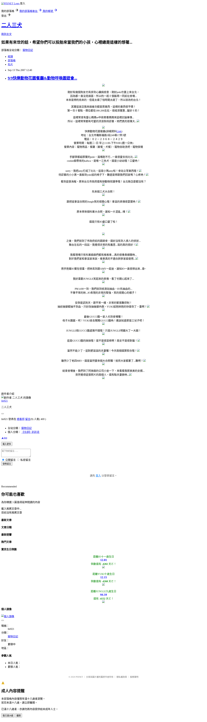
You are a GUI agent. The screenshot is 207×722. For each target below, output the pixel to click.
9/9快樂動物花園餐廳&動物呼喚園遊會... (42, 78)
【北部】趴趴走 (30, 432)
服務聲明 (134, 677)
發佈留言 (7, 464)
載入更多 (7, 444)
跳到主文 (6, 34)
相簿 (10, 56)
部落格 (12, 60)
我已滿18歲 (8, 715)
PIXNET (79, 677)
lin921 (4, 400)
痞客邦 (21, 419)
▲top (4, 437)
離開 (18, 715)
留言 (27, 419)
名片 (10, 64)
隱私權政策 (121, 677)
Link (119, 131)
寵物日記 (28, 50)
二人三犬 (11, 25)
